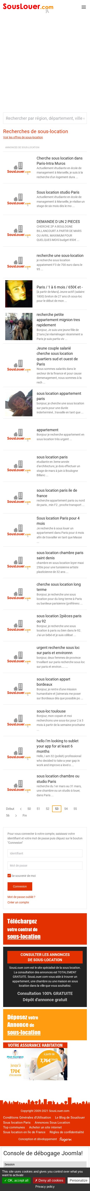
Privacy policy (45, 1186)
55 (75, 809)
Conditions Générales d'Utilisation (27, 1117)
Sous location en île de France (24, 1132)
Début (10, 809)
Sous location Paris (17, 1122)
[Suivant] (16, 815)
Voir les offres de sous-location (23, 137)
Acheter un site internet (45, 1127)
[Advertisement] (45, 61)
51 (38, 809)
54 (66, 809)
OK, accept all (17, 1180)
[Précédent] (20, 808)
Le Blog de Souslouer (70, 1117)
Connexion (20, 886)
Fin (25, 815)
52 (47, 809)
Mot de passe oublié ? (21, 897)
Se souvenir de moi (23, 875)
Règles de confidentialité (67, 1132)
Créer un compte (18, 902)
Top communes (14, 1127)
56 (7, 815)
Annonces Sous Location (52, 1122)
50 (29, 809)
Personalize (78, 1180)
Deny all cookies (50, 1180)
